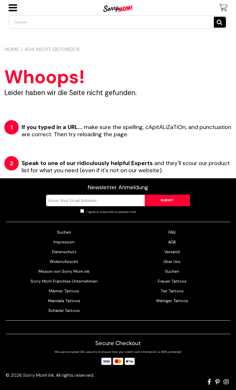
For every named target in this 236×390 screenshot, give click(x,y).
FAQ (172, 232)
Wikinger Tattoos (172, 300)
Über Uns (171, 261)
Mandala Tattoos (64, 300)
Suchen (64, 232)
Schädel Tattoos (64, 310)
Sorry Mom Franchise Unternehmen (64, 281)
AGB (172, 242)
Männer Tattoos (64, 291)
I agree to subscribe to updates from (120, 212)
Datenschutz (64, 251)
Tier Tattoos (172, 291)
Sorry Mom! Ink (38, 375)
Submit (167, 200)
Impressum (64, 242)
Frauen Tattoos (172, 281)
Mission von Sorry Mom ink (64, 271)
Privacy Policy (146, 212)
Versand (172, 251)
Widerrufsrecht (64, 261)
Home (11, 49)
